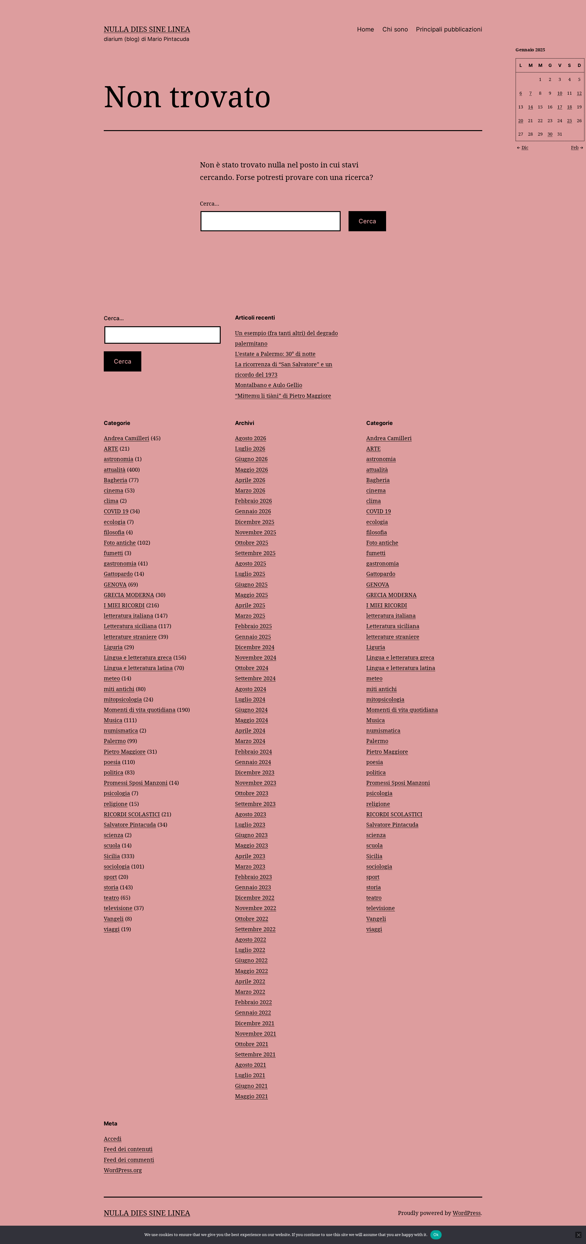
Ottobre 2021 (251, 1044)
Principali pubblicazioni (449, 29)
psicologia (117, 793)
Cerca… (209, 203)
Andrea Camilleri (126, 438)
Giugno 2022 (251, 960)
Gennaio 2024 (253, 762)
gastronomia (120, 563)
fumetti (113, 553)
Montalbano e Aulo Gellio (268, 385)
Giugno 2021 (251, 1085)
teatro (111, 897)
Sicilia (112, 856)
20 (520, 120)
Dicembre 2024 (254, 647)
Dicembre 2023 (254, 772)
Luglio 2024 (250, 699)
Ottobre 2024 (251, 667)
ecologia (114, 521)
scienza (113, 835)
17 (559, 106)
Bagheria (115, 480)
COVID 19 (116, 511)
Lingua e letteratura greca (138, 657)
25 (569, 120)
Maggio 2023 (251, 845)
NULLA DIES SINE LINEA (147, 29)
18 (569, 106)
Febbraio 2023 (253, 876)
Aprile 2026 (250, 480)
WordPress (467, 1213)
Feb (575, 147)
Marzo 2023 (250, 866)
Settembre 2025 (255, 553)
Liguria (113, 647)
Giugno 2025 (251, 584)
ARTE (111, 448)
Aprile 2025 (250, 605)
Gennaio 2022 (253, 1012)
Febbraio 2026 (253, 500)
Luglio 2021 (250, 1075)
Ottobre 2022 (251, 918)
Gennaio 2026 (253, 511)
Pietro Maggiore (125, 751)
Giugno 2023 (251, 835)
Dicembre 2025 (254, 521)
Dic (525, 147)
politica (113, 772)
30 (550, 134)
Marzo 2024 (250, 741)
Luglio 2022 (250, 949)
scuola (112, 845)
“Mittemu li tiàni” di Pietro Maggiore (283, 395)
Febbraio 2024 (253, 751)
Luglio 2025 (250, 573)
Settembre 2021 (255, 1054)
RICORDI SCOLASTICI (132, 814)
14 (530, 106)
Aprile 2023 (250, 856)
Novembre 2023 (255, 782)
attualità (114, 469)
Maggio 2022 (251, 971)
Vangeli (114, 918)
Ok (436, 1234)
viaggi (112, 929)
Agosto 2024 (250, 689)
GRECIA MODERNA (129, 594)
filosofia (114, 532)
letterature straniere (130, 636)
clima (111, 500)
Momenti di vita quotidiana (139, 709)
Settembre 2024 (255, 678)
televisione (118, 908)
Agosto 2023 (250, 814)
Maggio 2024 (251, 720)
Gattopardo (118, 573)
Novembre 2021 (255, 1033)
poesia (112, 762)
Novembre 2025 (255, 532)
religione (116, 803)
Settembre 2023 (255, 803)
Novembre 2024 (255, 657)
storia (111, 887)
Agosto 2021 (250, 1064)
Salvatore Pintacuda (130, 824)
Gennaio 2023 (253, 887)
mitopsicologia (123, 699)
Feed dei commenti (129, 1159)
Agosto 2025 (250, 563)
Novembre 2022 (255, 908)
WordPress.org (123, 1170)
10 (559, 93)
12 (579, 93)
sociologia (117, 866)
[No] (578, 1235)
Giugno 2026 (251, 459)
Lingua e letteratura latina (138, 667)
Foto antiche (120, 542)
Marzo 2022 (250, 991)
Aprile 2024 (250, 730)
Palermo (115, 741)
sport (110, 876)
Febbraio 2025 (253, 626)
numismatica (121, 730)
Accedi (112, 1138)
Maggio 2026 (251, 469)
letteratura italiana (128, 615)
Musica (113, 720)
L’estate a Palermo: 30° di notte (275, 353)
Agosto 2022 (250, 939)
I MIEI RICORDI (124, 605)
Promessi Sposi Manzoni (136, 782)
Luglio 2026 (250, 448)
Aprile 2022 (250, 981)
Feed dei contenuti (128, 1149)
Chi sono (395, 29)
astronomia (118, 459)
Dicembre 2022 (254, 897)
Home (365, 29)
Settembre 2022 (255, 929)
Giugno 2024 (251, 709)
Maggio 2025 (251, 594)
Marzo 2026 (250, 490)
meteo (112, 678)
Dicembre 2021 (254, 1023)
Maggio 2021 (251, 1096)
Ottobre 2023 (251, 793)
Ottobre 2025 (251, 542)
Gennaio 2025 (253, 636)
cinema (113, 490)
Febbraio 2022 (253, 1002)
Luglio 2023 (250, 824)
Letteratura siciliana (130, 626)
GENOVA (115, 584)
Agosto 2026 (250, 438)
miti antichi (119, 689)
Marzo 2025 (250, 615)
